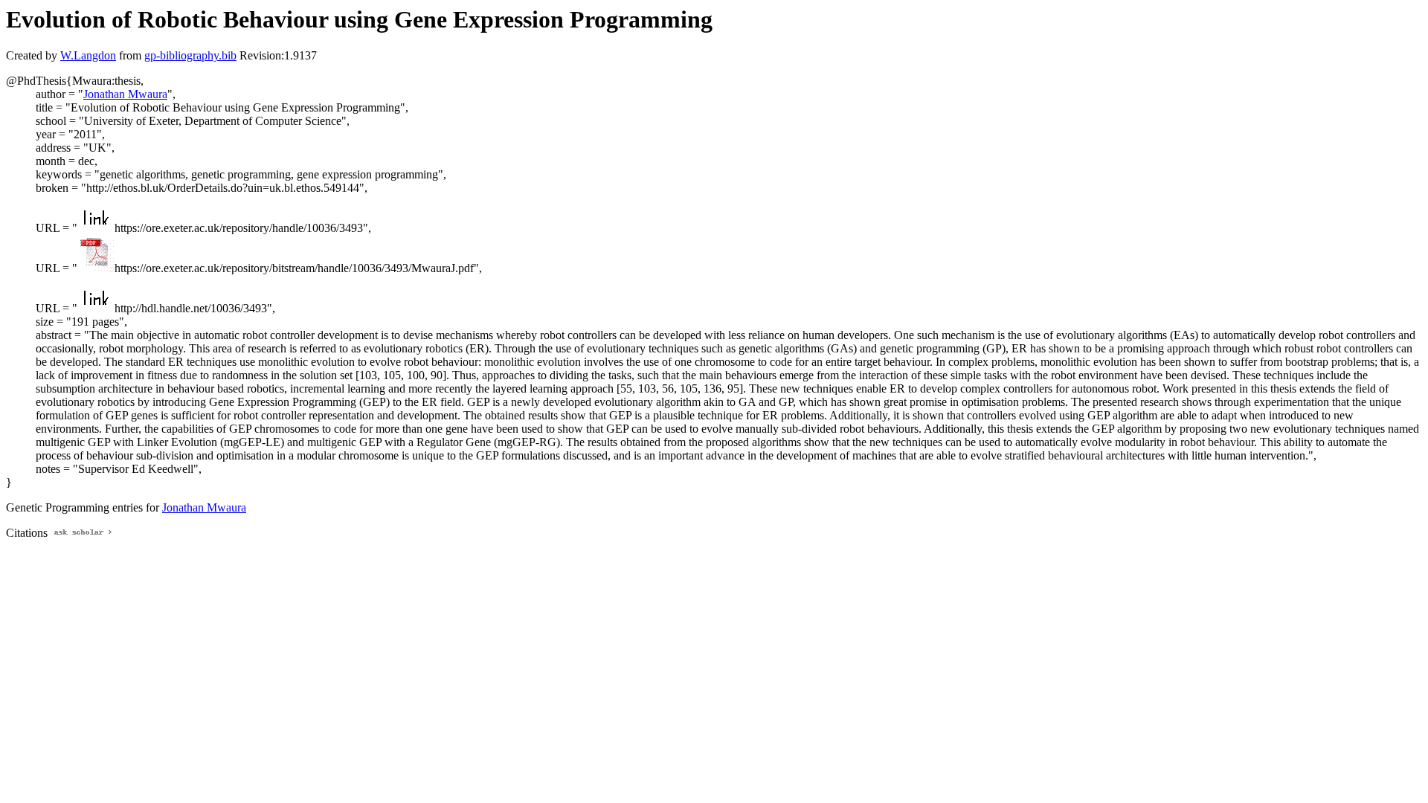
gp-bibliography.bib (190, 55)
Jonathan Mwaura (125, 94)
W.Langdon (88, 55)
